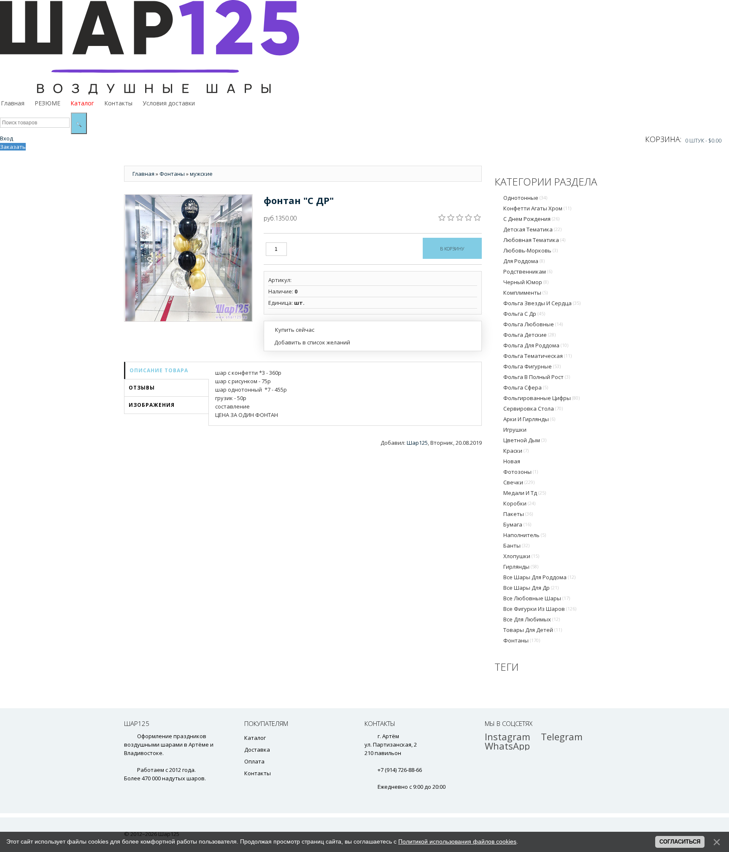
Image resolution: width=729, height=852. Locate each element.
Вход (6, 138)
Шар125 (417, 442)
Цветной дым (524, 440)
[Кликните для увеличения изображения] (188, 258)
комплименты (525, 292)
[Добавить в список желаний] (309, 342)
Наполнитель (524, 535)
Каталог (255, 738)
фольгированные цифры (541, 398)
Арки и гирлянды (529, 419)
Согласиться (679, 842)
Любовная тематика (534, 240)
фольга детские (529, 335)
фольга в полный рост (536, 377)
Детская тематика (532, 229)
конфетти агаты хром (537, 208)
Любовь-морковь (530, 250)
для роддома (524, 261)
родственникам (527, 271)
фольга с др (524, 313)
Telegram (562, 736)
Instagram (507, 736)
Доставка (257, 749)
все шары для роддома (539, 577)
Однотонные (525, 198)
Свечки (519, 482)
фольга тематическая (537, 356)
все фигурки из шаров (539, 609)
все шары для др (531, 587)
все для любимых (531, 619)
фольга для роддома (535, 345)
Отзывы (142, 387)
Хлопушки (521, 556)
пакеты (518, 514)
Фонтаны (521, 640)
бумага (517, 524)
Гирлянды (520, 566)
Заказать (13, 147)
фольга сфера (525, 387)
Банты (516, 545)
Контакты (257, 773)
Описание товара (159, 370)
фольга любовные (533, 324)
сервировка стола (533, 408)
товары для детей (532, 630)
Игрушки (514, 429)
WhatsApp (507, 745)
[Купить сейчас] (291, 329)
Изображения (152, 405)
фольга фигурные (532, 366)
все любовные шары (536, 598)
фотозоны (520, 472)
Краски (516, 450)
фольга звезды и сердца (541, 303)
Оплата (254, 761)
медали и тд (524, 493)
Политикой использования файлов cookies (457, 841)
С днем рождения (531, 219)
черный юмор (525, 282)
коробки (519, 503)
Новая (511, 461)
